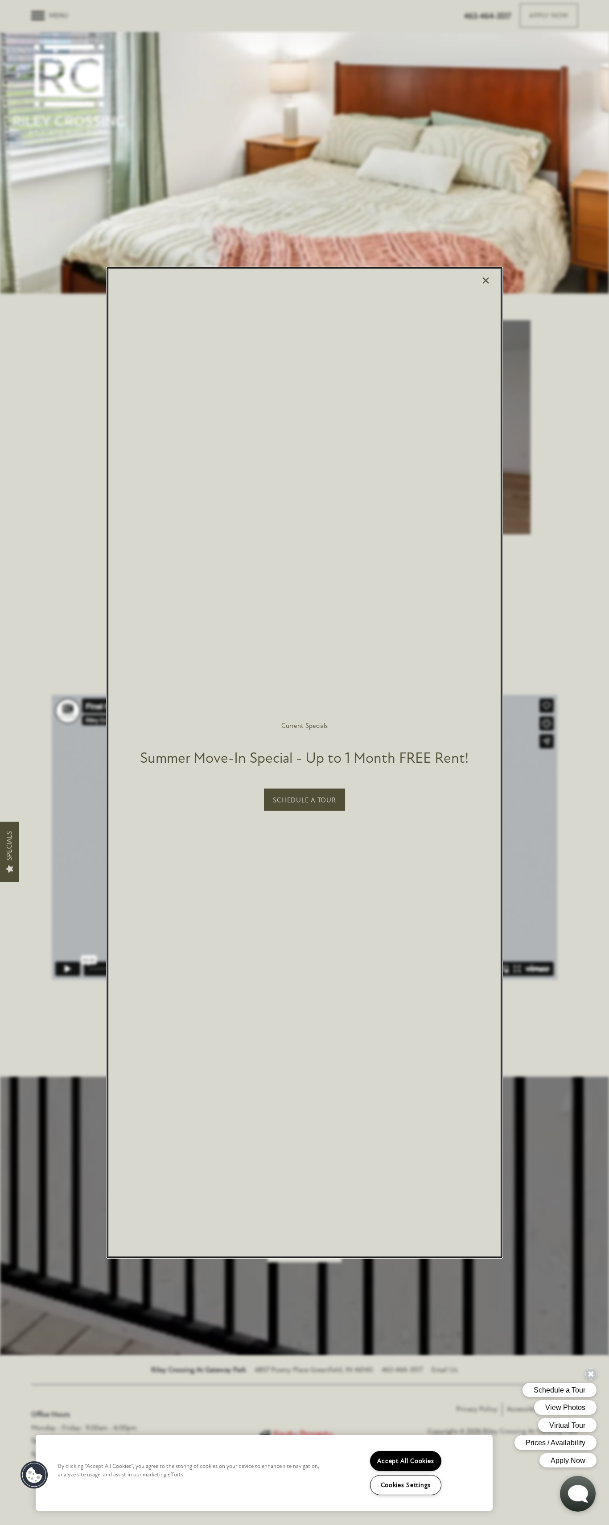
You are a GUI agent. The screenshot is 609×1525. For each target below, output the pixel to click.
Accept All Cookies (405, 1461)
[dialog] (304, 762)
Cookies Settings (406, 1485)
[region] (264, 1473)
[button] (304, 800)
